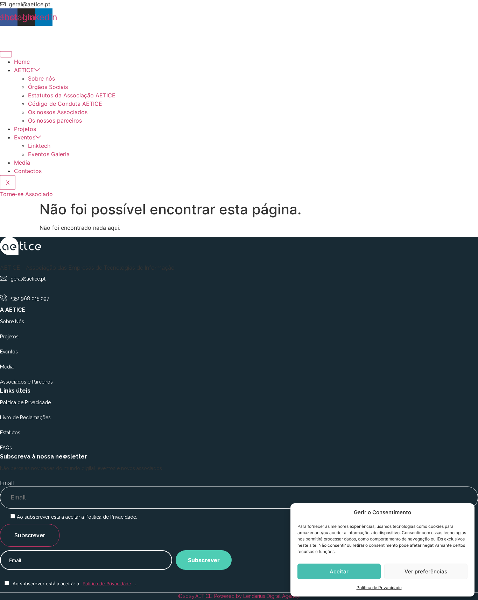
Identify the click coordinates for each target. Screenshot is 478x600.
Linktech (39, 145)
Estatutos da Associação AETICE (71, 95)
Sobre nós (41, 78)
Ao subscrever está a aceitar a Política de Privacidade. (77, 517)
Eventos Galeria (49, 154)
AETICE (24, 70)
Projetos (25, 128)
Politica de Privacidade (379, 587)
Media (22, 162)
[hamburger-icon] (6, 54)
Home (22, 61)
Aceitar (339, 571)
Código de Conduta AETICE (65, 103)
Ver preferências (426, 571)
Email (7, 483)
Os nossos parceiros (55, 120)
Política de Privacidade (107, 583)
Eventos (24, 137)
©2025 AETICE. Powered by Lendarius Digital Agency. (239, 596)
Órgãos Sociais (48, 86)
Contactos (28, 170)
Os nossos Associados (57, 112)
